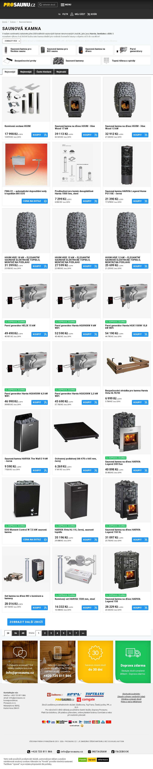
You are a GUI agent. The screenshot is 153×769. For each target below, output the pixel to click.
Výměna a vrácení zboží (131, 699)
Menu (68, 4)
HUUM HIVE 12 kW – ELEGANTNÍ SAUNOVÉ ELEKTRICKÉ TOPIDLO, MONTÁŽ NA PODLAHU (123, 259)
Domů (4, 22)
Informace (103, 760)
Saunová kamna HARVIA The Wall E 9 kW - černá (26, 459)
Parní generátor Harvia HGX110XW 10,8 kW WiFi (126, 326)
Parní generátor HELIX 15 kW (20, 325)
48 (23, 633)
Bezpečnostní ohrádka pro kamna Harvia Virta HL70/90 (126, 391)
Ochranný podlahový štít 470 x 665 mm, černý (76, 459)
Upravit (91, 760)
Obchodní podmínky (131, 694)
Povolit (82, 760)
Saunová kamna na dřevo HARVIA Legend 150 (122, 600)
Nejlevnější (26, 72)
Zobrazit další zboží (26, 621)
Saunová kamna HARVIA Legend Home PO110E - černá (125, 192)
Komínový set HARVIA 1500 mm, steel (75, 599)
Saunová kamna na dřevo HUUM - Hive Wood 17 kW (75, 127)
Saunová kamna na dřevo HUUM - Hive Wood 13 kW (125, 127)
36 (15, 633)
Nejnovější (10, 72)
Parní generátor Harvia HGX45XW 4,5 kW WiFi (26, 394)
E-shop (13, 22)
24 (8, 633)
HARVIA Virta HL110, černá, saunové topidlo (74, 531)
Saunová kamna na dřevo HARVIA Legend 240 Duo (122, 462)
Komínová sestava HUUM (17, 126)
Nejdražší (61, 72)
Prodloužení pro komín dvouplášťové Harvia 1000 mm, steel (74, 192)
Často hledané (44, 72)
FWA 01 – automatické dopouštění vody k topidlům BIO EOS (26, 192)
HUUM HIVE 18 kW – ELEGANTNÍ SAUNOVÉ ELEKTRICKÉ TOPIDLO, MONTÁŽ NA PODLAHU (22, 259)
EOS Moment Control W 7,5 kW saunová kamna (26, 531)
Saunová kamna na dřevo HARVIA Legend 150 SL (122, 531)
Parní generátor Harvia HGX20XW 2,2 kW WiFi (76, 394)
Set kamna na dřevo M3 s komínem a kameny (24, 597)
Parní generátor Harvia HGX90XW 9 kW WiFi (75, 326)
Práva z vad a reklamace (131, 701)
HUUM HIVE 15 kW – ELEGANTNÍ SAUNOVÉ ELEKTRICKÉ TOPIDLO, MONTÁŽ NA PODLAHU (72, 259)
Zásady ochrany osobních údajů (131, 696)
